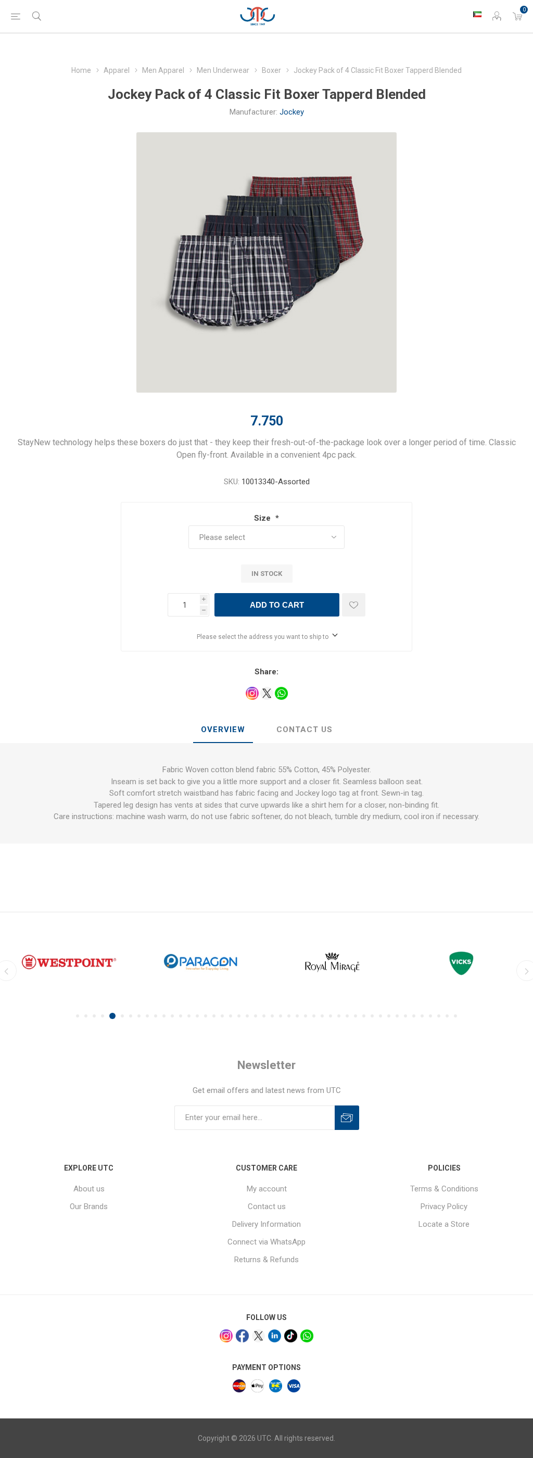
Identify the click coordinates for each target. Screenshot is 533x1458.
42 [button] (422, 1015)
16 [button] (205, 1015)
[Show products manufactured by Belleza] (471, 962)
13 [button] (180, 1015)
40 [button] (405, 1015)
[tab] (223, 730)
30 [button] (322, 1015)
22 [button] (255, 1015)
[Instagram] (226, 1335)
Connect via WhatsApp (266, 1242)
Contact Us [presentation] (304, 729)
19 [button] (230, 1015)
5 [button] (110, 1015)
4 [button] (102, 1015)
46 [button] (455, 1015)
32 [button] (338, 1015)
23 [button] (263, 1015)
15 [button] (197, 1015)
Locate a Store (443, 1224)
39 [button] (397, 1015)
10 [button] (155, 1015)
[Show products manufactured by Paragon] (76, 962)
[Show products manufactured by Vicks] (339, 962)
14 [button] (189, 1015)
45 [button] (447, 1015)
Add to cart (277, 604)
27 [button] (297, 1015)
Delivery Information (266, 1224)
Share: (266, 671)
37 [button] (380, 1015)
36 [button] (372, 1015)
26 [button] (288, 1015)
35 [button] (363, 1015)
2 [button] (85, 1015)
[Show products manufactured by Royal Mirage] (208, 962)
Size (263, 518)
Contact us (267, 1206)
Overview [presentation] (223, 729)
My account (267, 1188)
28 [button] (305, 1015)
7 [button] (130, 1015)
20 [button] (238, 1015)
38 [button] (388, 1015)
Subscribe (347, 1117)
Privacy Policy (444, 1206)
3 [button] (94, 1015)
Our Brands (89, 1206)
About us (89, 1188)
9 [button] (147, 1015)
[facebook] (242, 1335)
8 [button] (139, 1015)
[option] (76, 962)
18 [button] (222, 1015)
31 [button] (330, 1015)
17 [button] (213, 1015)
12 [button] (172, 1015)
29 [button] (313, 1015)
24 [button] (272, 1015)
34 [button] (355, 1015)
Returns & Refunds (266, 1259)
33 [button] (347, 1015)
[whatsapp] (306, 1335)
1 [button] (77, 1015)
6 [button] (121, 1016)
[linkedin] (274, 1335)
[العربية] (477, 14)
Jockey (292, 112)
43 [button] (430, 1015)
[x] (258, 1335)
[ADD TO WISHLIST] (353, 605)
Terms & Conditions (444, 1188)
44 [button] (438, 1015)
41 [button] (413, 1015)
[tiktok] (290, 1335)
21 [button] (247, 1015)
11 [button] (164, 1015)
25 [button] (280, 1015)
